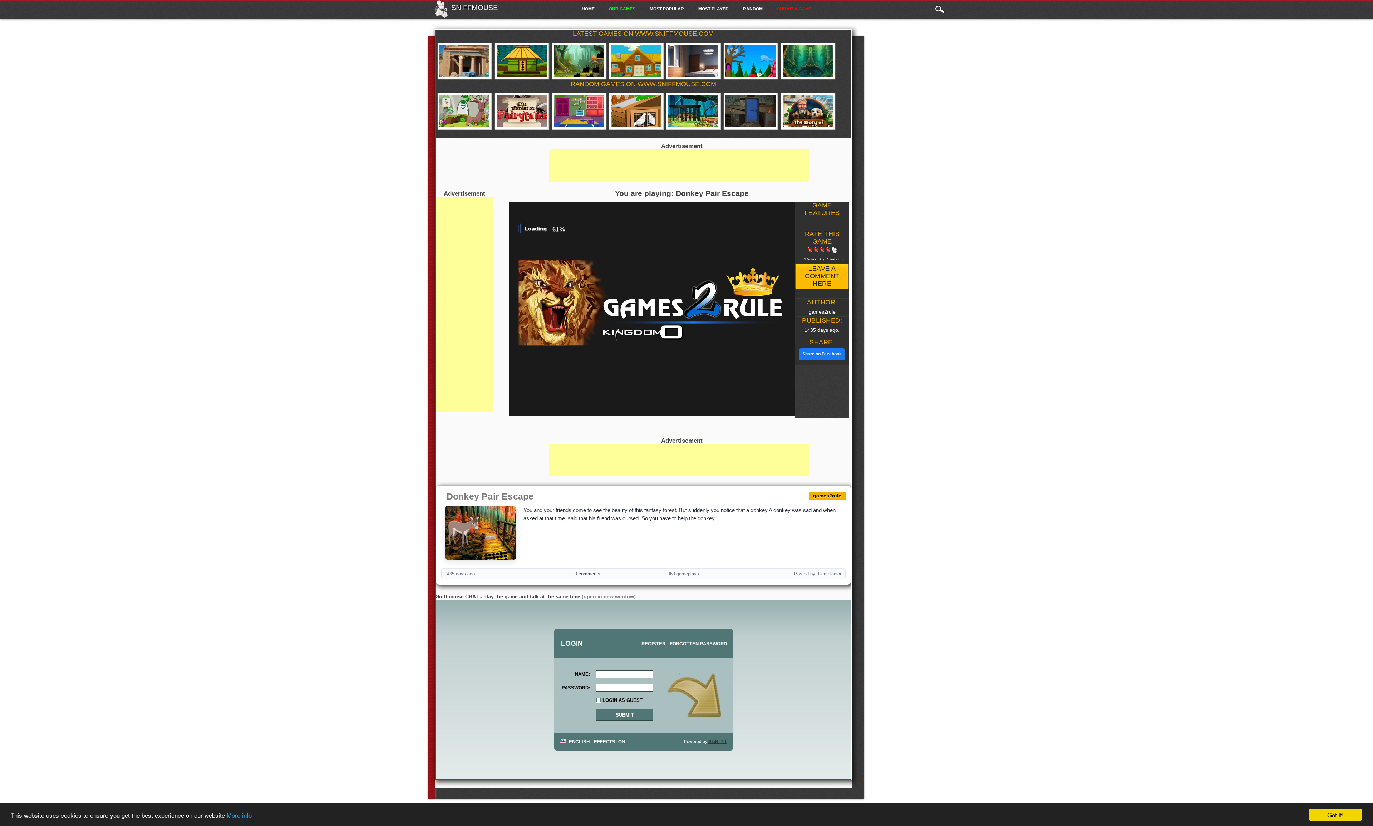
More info (239, 815)
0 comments (587, 573)
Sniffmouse (474, 7)
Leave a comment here (822, 276)
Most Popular (667, 8)
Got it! (1335, 814)
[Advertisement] (464, 304)
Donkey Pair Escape (490, 496)
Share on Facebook (822, 354)
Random (753, 8)
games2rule (822, 312)
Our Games (622, 8)
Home (588, 8)
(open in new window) (609, 596)
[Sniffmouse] (441, 15)
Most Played (713, 8)
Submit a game (794, 8)
